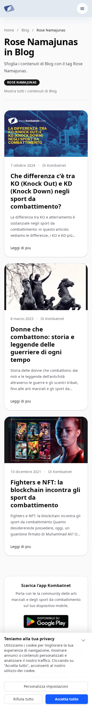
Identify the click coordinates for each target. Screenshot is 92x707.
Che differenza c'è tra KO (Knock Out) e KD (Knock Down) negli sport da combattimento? (42, 191)
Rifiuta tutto (23, 699)
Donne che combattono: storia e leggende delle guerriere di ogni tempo (42, 344)
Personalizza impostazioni (46, 686)
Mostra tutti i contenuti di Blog (30, 91)
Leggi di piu (20, 247)
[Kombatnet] (9, 9)
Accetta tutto (66, 699)
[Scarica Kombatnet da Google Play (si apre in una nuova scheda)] (46, 621)
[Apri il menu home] (82, 8)
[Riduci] (83, 640)
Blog (25, 30)
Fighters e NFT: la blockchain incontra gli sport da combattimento (45, 493)
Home (9, 30)
